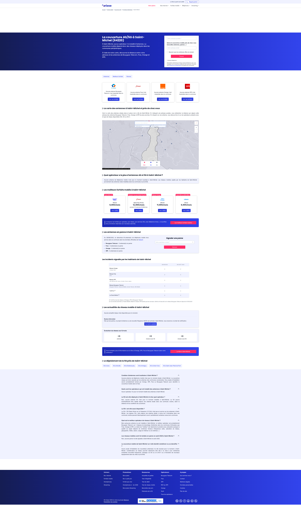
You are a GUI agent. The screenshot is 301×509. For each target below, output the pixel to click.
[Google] (177, 500)
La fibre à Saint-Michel (183, 351)
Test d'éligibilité (146, 478)
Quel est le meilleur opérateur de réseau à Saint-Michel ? (141, 420)
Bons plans (126, 475)
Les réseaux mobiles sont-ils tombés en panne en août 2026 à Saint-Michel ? (147, 436)
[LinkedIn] (192, 500)
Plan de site (183, 491)
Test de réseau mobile (148, 485)
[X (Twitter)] (180, 500)
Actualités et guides (147, 475)
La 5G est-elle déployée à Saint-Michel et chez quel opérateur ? (143, 397)
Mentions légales (185, 482)
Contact (182, 478)
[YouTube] (188, 500)
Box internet (107, 475)
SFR (162, 482)
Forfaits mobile (108, 478)
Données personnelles (186, 485)
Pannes (129, 76)
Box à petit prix (127, 478)
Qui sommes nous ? (186, 475)
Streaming (107, 485)
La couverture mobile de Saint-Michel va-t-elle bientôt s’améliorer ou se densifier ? (149, 445)
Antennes (106, 76)
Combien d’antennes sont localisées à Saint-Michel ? (139, 375)
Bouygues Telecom (166, 475)
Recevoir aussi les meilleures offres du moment (181, 52)
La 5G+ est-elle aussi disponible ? (133, 409)
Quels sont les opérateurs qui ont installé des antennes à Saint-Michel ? (146, 389)
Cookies (182, 488)
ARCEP (141, 240)
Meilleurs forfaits (118, 76)
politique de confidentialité (175, 65)
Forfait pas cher (127, 482)
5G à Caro (107, 366)
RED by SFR (164, 485)
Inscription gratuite (150, 324)
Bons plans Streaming (129, 488)
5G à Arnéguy (142, 366)
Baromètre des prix (147, 488)
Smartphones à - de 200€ (130, 485)
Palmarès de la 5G (147, 491)
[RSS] (195, 500)
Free (162, 478)
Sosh (162, 491)
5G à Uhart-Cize (155, 366)
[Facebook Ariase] (184, 500)
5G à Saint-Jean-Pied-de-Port (172, 366)
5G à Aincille (116, 366)
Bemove (126, 500)
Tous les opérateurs (167, 494)
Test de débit (146, 482)
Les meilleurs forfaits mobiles (183, 222)
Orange (163, 488)
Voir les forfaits (113, 99)
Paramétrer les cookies (110, 502)
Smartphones (108, 482)
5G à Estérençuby (129, 366)
